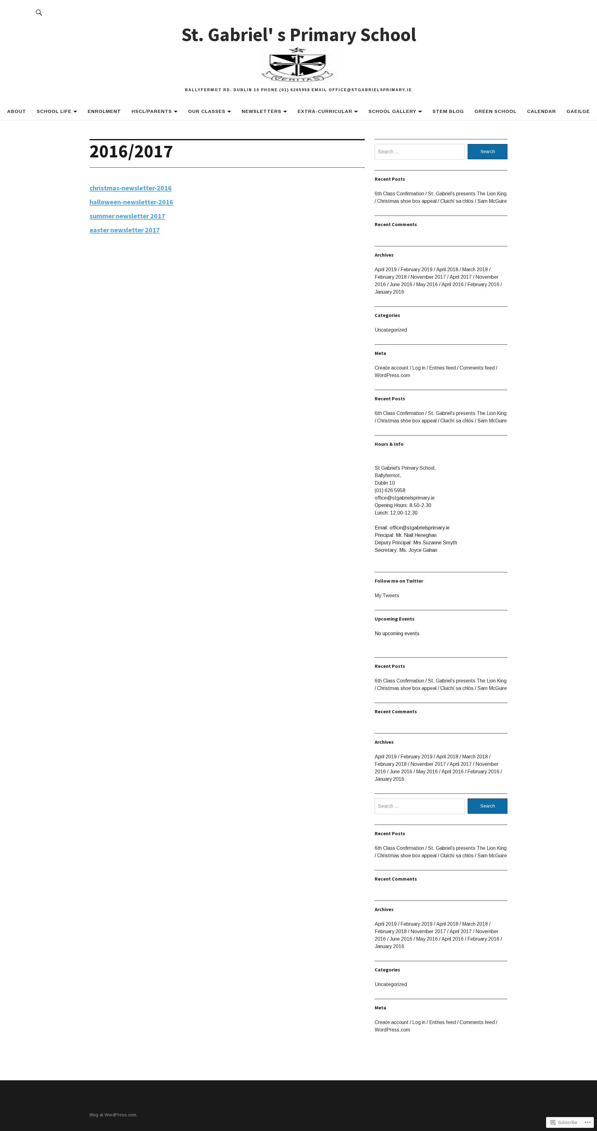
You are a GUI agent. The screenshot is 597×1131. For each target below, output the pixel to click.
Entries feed (442, 367)
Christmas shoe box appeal (407, 201)
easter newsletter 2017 (125, 230)
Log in (418, 367)
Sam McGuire (492, 201)
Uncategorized (391, 330)
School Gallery (392, 111)
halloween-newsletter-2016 (131, 202)
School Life (54, 111)
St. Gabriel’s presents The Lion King (467, 193)
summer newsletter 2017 (127, 216)
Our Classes (206, 111)
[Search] (39, 12)
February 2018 (391, 277)
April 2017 (461, 277)
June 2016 (401, 284)
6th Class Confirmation (399, 193)
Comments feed (477, 367)
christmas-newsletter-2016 (131, 188)
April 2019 (386, 269)
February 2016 (483, 284)
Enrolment (104, 111)
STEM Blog (448, 111)
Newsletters (261, 111)
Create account (392, 367)
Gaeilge (578, 111)
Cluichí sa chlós (457, 201)
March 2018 (475, 269)
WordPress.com (392, 375)
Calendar (541, 111)
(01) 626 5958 (390, 490)
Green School (495, 111)
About (16, 111)
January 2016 (389, 292)
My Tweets (387, 595)
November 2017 (428, 277)
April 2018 (447, 269)
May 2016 (427, 284)
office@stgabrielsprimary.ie (405, 497)
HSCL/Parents (152, 111)
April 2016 (453, 284)
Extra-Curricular (325, 111)
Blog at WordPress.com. (113, 1114)
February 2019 (416, 269)
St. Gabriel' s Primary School (298, 34)
